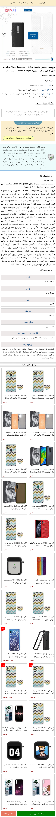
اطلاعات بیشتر (45, 102)
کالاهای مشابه (8, 813)
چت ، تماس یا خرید (36, 813)
